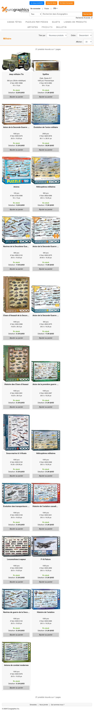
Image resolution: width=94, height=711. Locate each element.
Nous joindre (44, 704)
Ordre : (73, 35)
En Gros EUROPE (37, 3)
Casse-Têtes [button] (14, 22)
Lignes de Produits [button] (75, 22)
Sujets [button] (56, 22)
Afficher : (79, 42)
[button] (36, 8)
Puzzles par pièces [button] (37, 22)
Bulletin (61, 27)
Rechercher (87, 14)
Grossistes (33, 704)
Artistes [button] (33, 27)
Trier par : (42, 35)
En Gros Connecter (66, 3)
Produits (48, 27)
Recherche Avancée (83, 17)
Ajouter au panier (16, 96)
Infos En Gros (51, 3)
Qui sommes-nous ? (57, 704)
